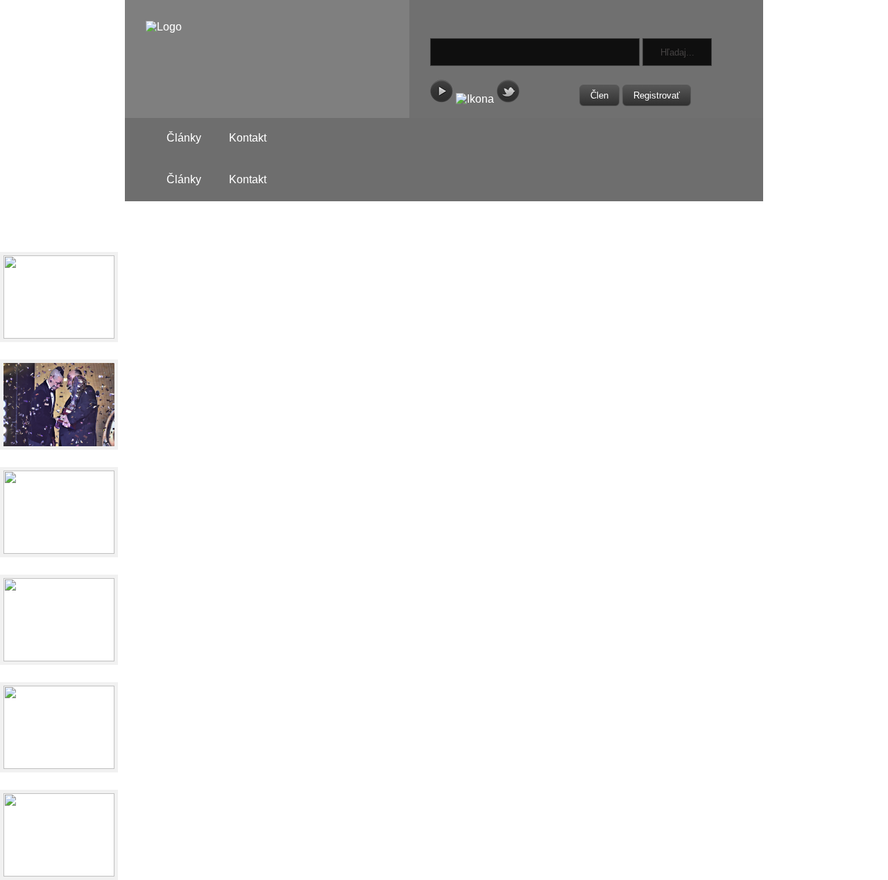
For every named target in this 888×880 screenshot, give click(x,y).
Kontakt (247, 138)
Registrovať (656, 95)
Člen (599, 95)
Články (183, 138)
